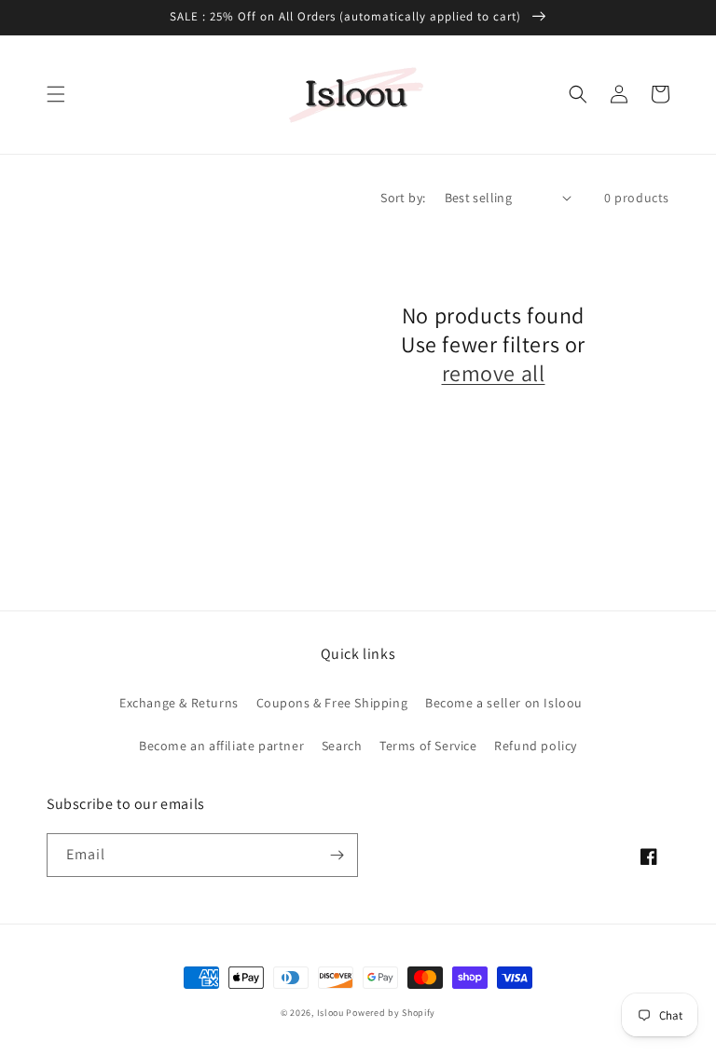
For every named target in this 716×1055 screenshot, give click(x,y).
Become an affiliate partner (221, 745)
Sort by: (402, 197)
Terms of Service (428, 745)
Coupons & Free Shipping (332, 702)
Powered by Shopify (390, 1013)
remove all (493, 373)
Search (342, 745)
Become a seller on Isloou (504, 702)
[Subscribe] (336, 855)
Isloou (330, 1013)
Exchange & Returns (179, 702)
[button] (55, 94)
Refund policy (535, 745)
